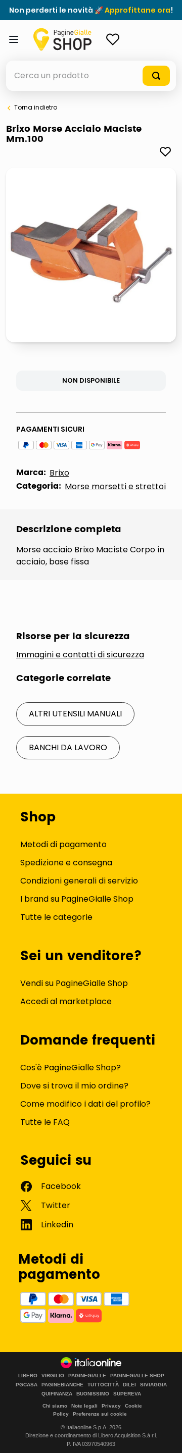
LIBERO (27, 1375)
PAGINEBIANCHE (62, 1384)
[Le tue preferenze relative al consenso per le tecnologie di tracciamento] (164, 1435)
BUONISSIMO (92, 1393)
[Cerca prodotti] (156, 76)
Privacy (111, 1406)
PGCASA (26, 1384)
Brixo (59, 473)
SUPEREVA (127, 1393)
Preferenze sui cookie (100, 1414)
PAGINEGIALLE (87, 1375)
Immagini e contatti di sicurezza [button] (80, 654)
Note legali (84, 1406)
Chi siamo (54, 1406)
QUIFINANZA (56, 1393)
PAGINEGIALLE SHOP (137, 1375)
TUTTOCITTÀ (103, 1384)
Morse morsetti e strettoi (115, 486)
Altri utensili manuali (75, 713)
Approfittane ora (137, 10)
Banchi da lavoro (68, 747)
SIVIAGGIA (153, 1384)
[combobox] (91, 76)
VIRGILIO (52, 1375)
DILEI (129, 1384)
